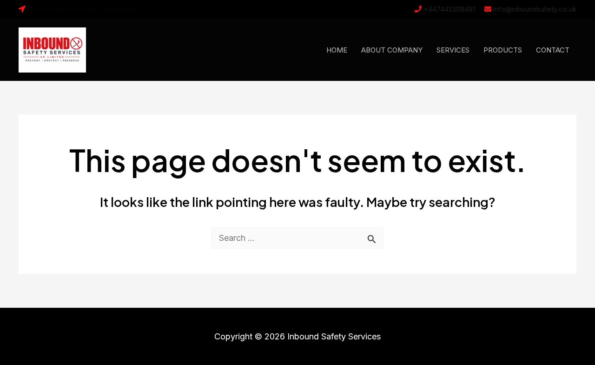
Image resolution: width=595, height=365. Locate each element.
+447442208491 (449, 9)
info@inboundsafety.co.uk (534, 9)
